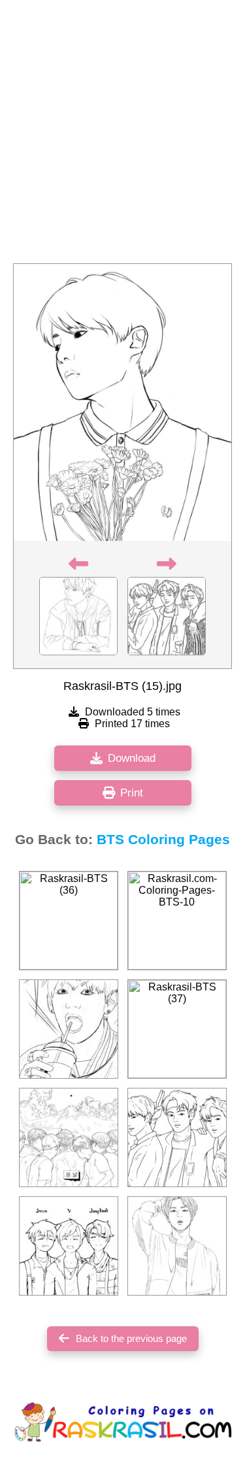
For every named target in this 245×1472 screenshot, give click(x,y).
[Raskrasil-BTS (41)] (177, 1246)
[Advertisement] (122, 135)
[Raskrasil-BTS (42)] (68, 1029)
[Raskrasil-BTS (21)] (68, 1246)
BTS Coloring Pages (163, 839)
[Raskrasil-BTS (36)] (68, 920)
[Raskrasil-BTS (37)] (177, 1029)
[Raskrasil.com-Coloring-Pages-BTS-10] (177, 920)
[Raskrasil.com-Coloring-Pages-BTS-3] (177, 1137)
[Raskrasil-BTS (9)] (68, 1137)
